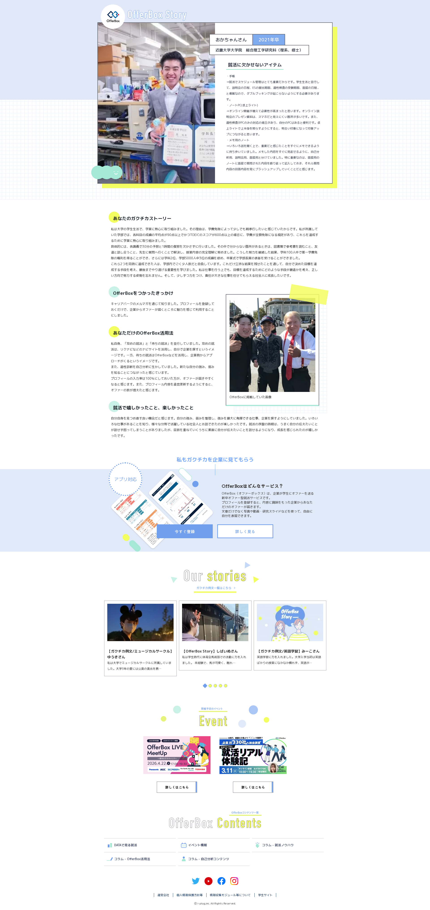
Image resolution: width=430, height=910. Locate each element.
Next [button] (330, 646)
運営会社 (163, 895)
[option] (140, 635)
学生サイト (265, 895)
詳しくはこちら (177, 787)
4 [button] (220, 685)
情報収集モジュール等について (230, 895)
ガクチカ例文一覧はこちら (213, 588)
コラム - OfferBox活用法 (132, 859)
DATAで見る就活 (125, 845)
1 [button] (204, 685)
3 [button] (215, 685)
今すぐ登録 (185, 531)
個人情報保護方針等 (189, 895)
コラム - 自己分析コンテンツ (208, 859)
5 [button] (225, 685)
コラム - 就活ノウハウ (278, 845)
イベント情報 (197, 845)
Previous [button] (99, 646)
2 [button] (210, 685)
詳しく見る (245, 531)
